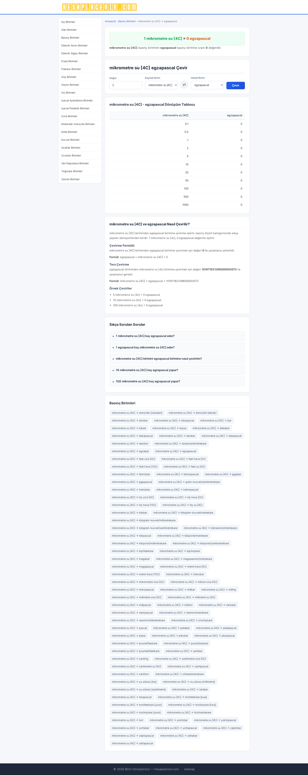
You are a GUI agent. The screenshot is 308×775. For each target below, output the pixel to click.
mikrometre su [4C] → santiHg (130, 658)
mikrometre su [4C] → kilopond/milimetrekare (139, 543)
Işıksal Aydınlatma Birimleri (77, 100)
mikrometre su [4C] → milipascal (131, 604)
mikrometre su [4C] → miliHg (218, 589)
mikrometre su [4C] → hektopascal (177, 489)
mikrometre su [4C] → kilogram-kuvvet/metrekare (183, 512)
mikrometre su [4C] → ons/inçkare (191, 620)
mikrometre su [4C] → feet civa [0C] (133, 458)
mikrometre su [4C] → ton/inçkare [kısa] (192, 704)
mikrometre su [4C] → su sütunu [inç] (134, 681)
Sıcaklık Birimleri (70, 147)
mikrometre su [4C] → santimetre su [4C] (136, 666)
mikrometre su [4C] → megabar (131, 558)
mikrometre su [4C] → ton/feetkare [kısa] (182, 697)
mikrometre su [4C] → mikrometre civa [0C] (138, 581)
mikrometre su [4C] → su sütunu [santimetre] (139, 689)
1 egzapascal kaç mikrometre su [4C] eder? (145, 347)
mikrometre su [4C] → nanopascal (132, 612)
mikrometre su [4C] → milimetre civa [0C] (136, 597)
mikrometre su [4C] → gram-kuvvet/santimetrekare (189, 481)
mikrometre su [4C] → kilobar (129, 512)
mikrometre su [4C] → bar (215, 420)
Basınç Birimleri (70, 37)
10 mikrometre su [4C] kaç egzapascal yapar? (147, 370)
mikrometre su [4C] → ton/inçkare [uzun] (136, 712)
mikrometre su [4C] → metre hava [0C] (183, 566)
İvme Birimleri (69, 116)
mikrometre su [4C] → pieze (128, 635)
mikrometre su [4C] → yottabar (130, 727)
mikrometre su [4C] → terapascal (132, 697)
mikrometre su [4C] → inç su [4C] (182, 504)
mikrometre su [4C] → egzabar (130, 451)
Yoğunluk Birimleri (71, 171)
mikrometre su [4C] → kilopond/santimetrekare (201, 543)
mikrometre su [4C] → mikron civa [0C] (194, 581)
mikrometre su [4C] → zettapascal (132, 743)
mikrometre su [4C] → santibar (184, 650)
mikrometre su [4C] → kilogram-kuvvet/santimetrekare (144, 527)
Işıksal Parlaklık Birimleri (75, 108)
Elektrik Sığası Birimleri (74, 53)
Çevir (235, 85)
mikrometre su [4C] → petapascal (216, 627)
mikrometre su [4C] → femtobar (131, 474)
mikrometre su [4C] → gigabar (223, 474)
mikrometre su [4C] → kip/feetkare (132, 550)
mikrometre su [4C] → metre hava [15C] (136, 574)
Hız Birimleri (68, 92)
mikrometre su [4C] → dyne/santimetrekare (180, 443)
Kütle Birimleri (69, 131)
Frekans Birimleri (71, 69)
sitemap (189, 769)
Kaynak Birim (152, 77)
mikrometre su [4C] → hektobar (131, 489)
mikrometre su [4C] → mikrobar (185, 574)
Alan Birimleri (68, 29)
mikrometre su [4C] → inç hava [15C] (134, 504)
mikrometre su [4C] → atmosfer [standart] (137, 412)
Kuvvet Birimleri (70, 139)
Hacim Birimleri (70, 84)
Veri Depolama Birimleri (75, 163)
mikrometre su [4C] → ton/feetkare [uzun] (137, 704)
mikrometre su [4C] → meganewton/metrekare (184, 558)
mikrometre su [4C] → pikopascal (214, 635)
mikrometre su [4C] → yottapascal (176, 727)
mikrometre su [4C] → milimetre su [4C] (191, 597)
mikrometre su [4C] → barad (129, 428)
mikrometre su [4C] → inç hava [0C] (181, 497)
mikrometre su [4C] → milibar (177, 589)
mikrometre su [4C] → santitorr (130, 674)
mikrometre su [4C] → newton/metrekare (183, 612)
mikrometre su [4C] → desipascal (222, 435)
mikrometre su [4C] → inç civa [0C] (133, 497)
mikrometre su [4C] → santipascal (188, 666)
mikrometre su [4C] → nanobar (217, 604)
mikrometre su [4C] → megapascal (133, 566)
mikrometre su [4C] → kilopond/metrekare (182, 535)
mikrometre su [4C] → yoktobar (169, 720)
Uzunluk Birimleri (71, 155)
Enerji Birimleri (69, 61)
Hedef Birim (198, 77)
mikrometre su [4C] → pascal (129, 627)
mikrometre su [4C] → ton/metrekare (189, 712)
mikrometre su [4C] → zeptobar (222, 727)
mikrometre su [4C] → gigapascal (132, 481)
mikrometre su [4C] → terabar (190, 689)
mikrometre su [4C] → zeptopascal (133, 735)
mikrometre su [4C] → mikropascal (133, 589)
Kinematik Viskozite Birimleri (78, 124)
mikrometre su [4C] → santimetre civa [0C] (180, 658)
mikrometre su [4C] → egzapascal (175, 451)
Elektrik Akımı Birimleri (74, 45)
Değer (113, 78)
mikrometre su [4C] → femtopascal (177, 474)
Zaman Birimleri (70, 179)
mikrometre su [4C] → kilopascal (131, 535)
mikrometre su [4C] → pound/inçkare (186, 643)
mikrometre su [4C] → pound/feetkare (134, 643)
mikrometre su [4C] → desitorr (130, 443)
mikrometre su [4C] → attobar (130, 420)
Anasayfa (110, 21)
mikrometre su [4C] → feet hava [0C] (183, 458)
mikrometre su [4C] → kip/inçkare (180, 550)
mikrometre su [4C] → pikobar (170, 635)
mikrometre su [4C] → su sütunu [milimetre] (189, 681)
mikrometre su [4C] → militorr (174, 604)
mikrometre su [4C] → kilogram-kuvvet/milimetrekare (144, 520)
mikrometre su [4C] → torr (127, 720)
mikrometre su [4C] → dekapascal (132, 435)
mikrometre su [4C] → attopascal (174, 420)
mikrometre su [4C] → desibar (177, 435)
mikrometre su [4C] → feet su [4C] (184, 466)
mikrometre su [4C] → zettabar (178, 735)
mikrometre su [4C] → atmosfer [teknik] (192, 412)
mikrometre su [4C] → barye (169, 428)
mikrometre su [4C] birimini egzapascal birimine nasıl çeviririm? (159, 358)
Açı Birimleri (68, 21)
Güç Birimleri (68, 76)
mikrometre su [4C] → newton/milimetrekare (138, 620)
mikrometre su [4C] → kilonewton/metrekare (210, 527)
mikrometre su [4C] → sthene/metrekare (179, 674)
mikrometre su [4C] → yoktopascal (215, 720)
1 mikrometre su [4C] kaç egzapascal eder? (145, 336)
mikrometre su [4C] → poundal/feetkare (135, 650)
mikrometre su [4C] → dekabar (211, 428)
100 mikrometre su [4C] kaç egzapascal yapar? (148, 381)
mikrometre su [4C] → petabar (171, 627)
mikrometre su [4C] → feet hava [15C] (134, 466)
